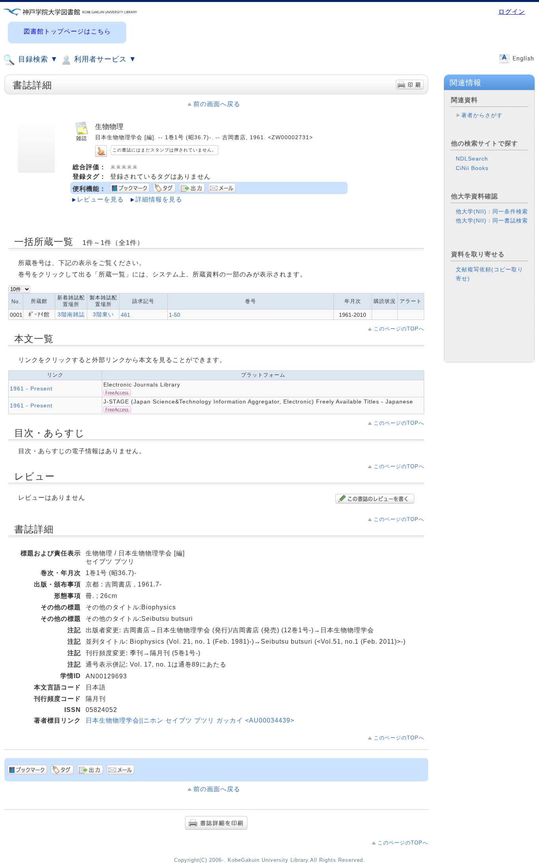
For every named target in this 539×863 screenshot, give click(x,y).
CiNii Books (472, 168)
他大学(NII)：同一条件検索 (492, 211)
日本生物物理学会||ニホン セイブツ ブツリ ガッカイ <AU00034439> (190, 720)
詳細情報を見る (158, 199)
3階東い (103, 314)
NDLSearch (472, 158)
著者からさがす (482, 115)
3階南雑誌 (71, 314)
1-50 (174, 315)
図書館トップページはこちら (67, 31)
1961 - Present (31, 388)
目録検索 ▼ (37, 59)
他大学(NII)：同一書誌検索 (492, 220)
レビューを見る (100, 199)
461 (125, 315)
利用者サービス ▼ (104, 59)
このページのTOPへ (399, 329)
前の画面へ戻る (216, 104)
